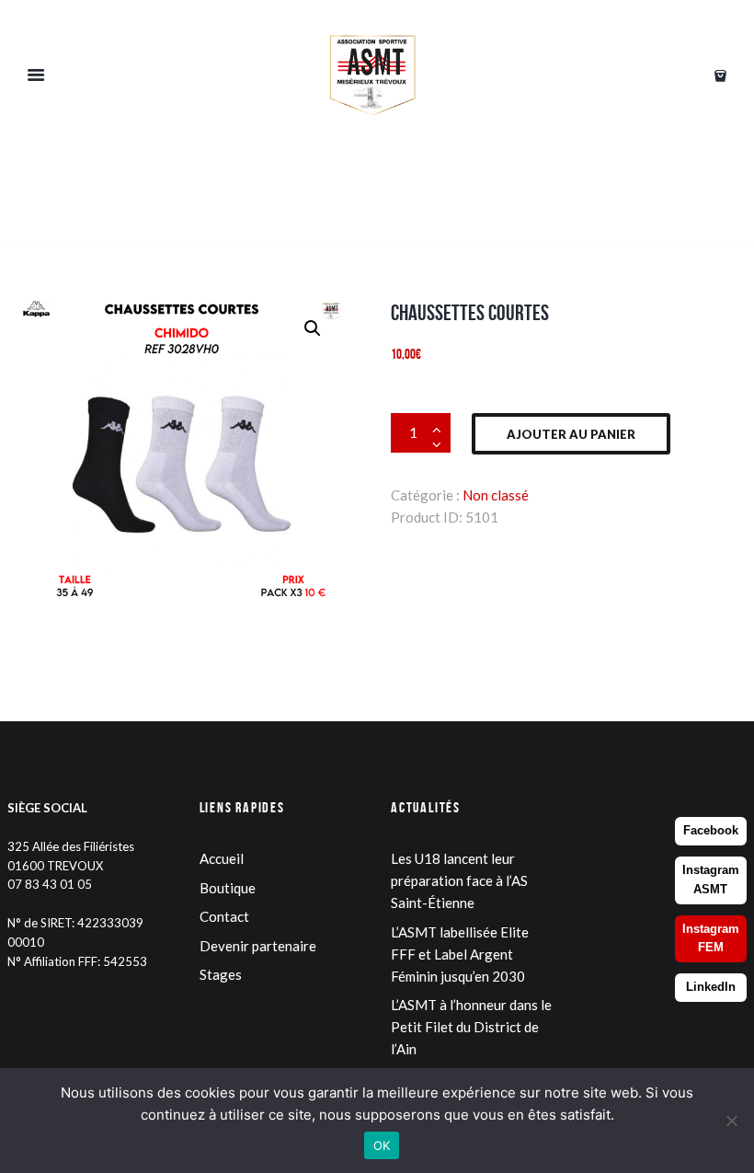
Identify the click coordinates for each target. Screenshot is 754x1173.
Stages (221, 974)
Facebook (710, 830)
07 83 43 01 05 (49, 884)
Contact (224, 916)
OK (382, 1145)
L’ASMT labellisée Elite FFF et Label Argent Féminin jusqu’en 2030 (460, 954)
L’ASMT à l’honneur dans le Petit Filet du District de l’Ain (471, 1026)
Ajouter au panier (571, 434)
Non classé (496, 495)
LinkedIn (711, 987)
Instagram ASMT (710, 879)
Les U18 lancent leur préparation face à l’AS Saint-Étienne (459, 880)
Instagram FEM (710, 938)
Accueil (222, 858)
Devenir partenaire (258, 945)
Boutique (228, 888)
